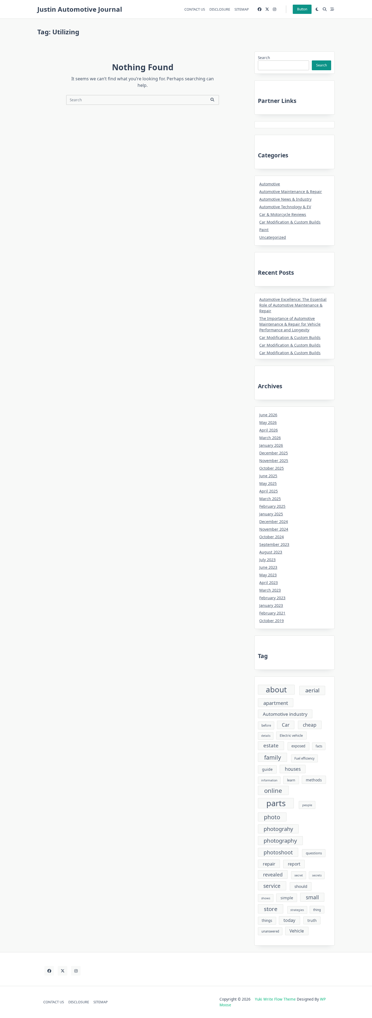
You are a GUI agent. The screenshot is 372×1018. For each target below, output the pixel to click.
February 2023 (272, 597)
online (273, 790)
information (269, 780)
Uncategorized (272, 237)
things (267, 920)
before (266, 725)
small (312, 897)
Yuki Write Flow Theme (275, 999)
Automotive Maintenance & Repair (290, 191)
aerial (312, 690)
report (294, 864)
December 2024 (273, 521)
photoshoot (278, 852)
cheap (309, 725)
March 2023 (270, 590)
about (276, 690)
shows (265, 898)
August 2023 (270, 552)
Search (264, 57)
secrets (317, 875)
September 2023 (274, 544)
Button (302, 9)
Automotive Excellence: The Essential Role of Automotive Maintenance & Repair (293, 305)
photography (280, 840)
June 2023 (268, 567)
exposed (298, 746)
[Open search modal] (325, 9)
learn (291, 780)
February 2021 (272, 613)
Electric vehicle (291, 735)
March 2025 (270, 498)
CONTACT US (194, 9)
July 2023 (267, 559)
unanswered (270, 931)
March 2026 (270, 437)
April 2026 (268, 430)
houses (293, 769)
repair (269, 864)
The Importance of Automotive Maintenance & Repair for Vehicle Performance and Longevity (290, 324)
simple (286, 897)
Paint (264, 229)
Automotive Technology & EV (285, 206)
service (271, 885)
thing (317, 909)
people (307, 805)
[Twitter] (267, 9)
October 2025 (271, 468)
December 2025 (273, 452)
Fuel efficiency (304, 758)
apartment (275, 702)
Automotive (269, 184)
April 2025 (268, 491)
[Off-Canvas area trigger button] (332, 9)
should (300, 886)
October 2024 (271, 536)
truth (312, 920)
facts (319, 746)
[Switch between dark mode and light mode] (317, 9)
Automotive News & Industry (285, 199)
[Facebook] (259, 9)
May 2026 (268, 422)
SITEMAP (241, 9)
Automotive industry (285, 714)
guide (267, 769)
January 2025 (271, 513)
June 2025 (268, 475)
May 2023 (268, 574)
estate (271, 745)
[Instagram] (274, 9)
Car (285, 725)
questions (314, 853)
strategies (297, 910)
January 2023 (271, 605)
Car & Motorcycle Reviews (282, 214)
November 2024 (273, 529)
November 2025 (273, 460)
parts (276, 803)
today (289, 920)
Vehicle (296, 931)
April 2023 (268, 582)
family (272, 757)
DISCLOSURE (219, 9)
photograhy (278, 829)
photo (272, 817)
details (265, 736)
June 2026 (268, 414)
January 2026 (271, 445)
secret (298, 875)
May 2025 (268, 483)
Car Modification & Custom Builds (290, 222)
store (271, 909)
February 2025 (272, 506)
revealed (273, 874)
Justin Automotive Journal (79, 9)
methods (314, 779)
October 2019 (271, 620)
